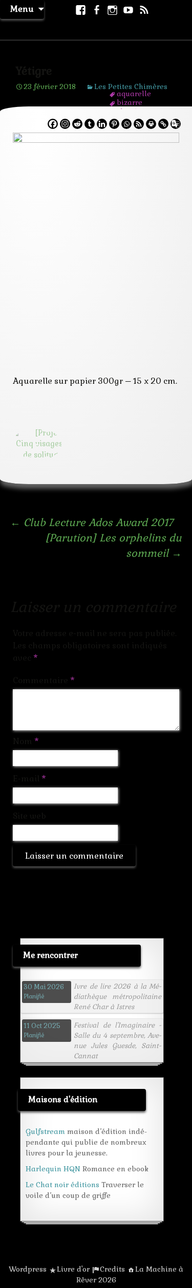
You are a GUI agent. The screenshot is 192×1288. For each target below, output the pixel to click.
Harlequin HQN (53, 1168)
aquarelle (134, 93)
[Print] (151, 124)
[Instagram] (65, 124)
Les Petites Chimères (130, 86)
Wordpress (28, 1269)
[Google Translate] (175, 124)
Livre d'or (73, 1269)
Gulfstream (45, 1131)
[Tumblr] (89, 124)
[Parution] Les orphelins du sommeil (113, 545)
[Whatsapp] (126, 124)
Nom (26, 741)
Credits (112, 1269)
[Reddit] (77, 124)
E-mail (29, 778)
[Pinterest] (114, 124)
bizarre (129, 102)
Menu (22, 9)
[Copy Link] (163, 124)
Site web (29, 816)
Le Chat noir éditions (62, 1184)
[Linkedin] (102, 124)
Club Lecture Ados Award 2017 (91, 522)
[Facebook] (53, 124)
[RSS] (139, 124)
